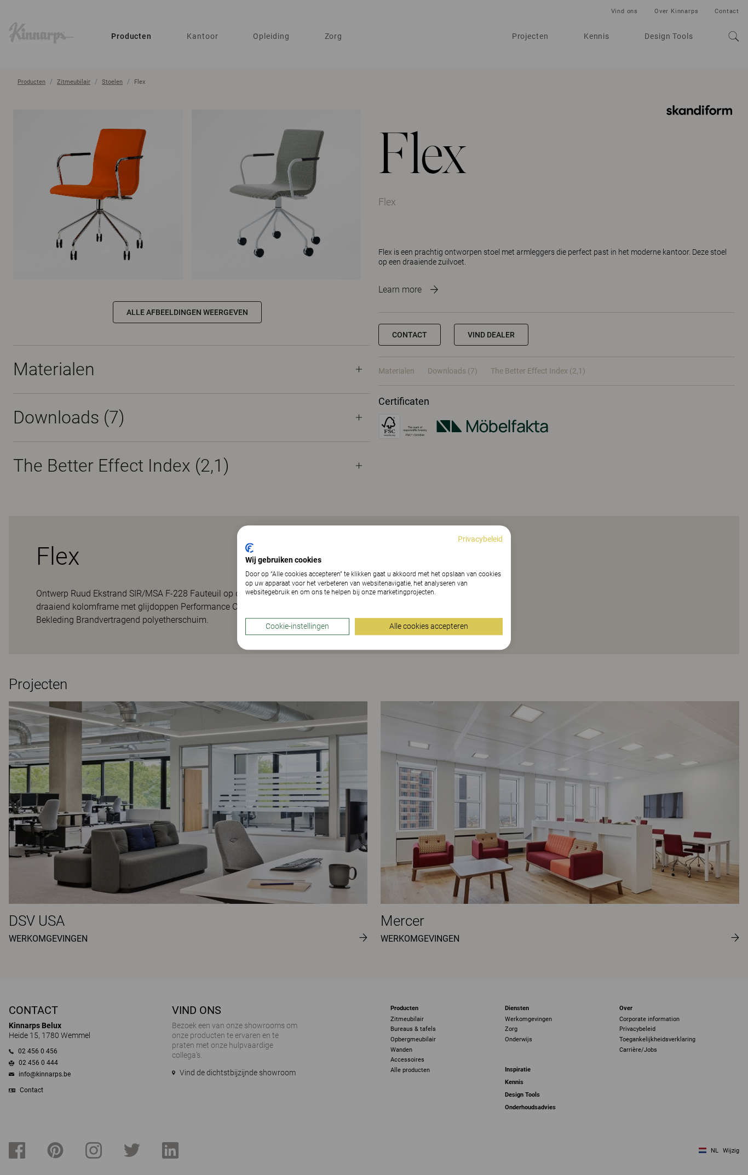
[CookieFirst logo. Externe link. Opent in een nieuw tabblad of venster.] (249, 548)
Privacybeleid (480, 539)
